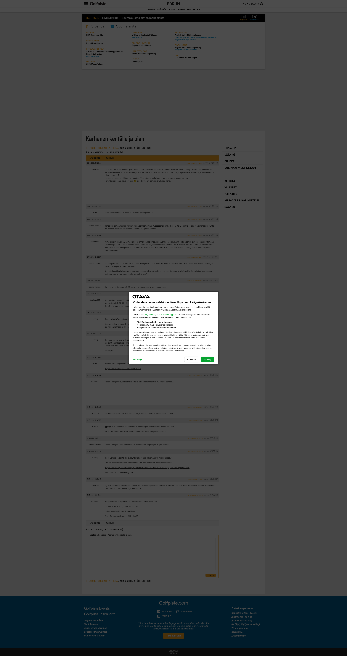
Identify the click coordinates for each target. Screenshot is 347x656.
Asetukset (191, 359)
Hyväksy (207, 359)
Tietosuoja (137, 359)
